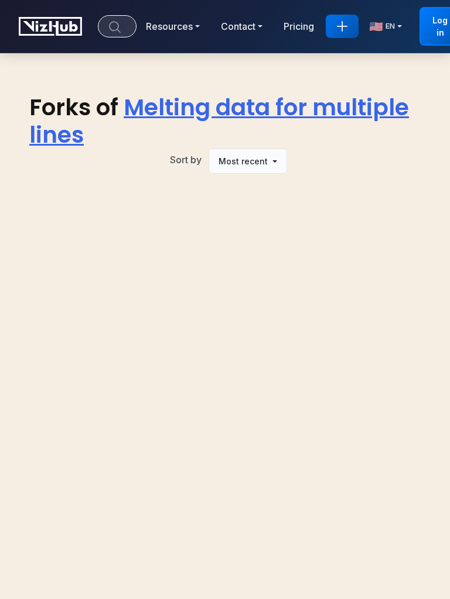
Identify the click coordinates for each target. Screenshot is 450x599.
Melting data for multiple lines (219, 121)
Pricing (299, 26)
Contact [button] (238, 26)
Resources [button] (169, 26)
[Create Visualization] (342, 26)
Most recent (244, 161)
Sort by (186, 160)
